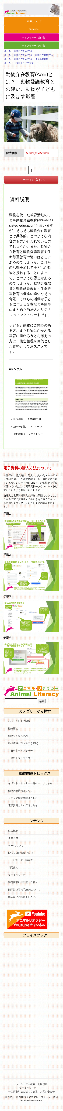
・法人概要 (12, 830)
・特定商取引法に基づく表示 (22, 882)
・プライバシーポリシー (19, 874)
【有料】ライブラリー (24, 63)
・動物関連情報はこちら (19, 790)
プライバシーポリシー (31, 1087)
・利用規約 (12, 867)
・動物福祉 (12, 728)
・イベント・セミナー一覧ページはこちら (29, 783)
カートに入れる (34, 179)
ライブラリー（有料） (34, 45)
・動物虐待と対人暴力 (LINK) (22, 743)
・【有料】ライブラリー (19, 750)
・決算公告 (12, 838)
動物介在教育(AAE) (44, 55)
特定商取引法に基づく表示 (23, 1091)
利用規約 (42, 1084)
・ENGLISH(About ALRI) (19, 852)
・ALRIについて (14, 845)
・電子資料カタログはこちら (22, 805)
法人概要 (30, 1084)
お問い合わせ (47, 1091)
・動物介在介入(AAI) (17, 735)
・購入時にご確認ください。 (22, 897)
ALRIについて (34, 21)
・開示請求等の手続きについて (23, 889)
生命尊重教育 (41, 59)
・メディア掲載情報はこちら (22, 798)
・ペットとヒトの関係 (18, 721)
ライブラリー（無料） (34, 37)
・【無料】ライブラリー (19, 757)
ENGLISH (34, 29)
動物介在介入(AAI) (23, 51)
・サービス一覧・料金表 (19, 860)
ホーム (7, 51)
